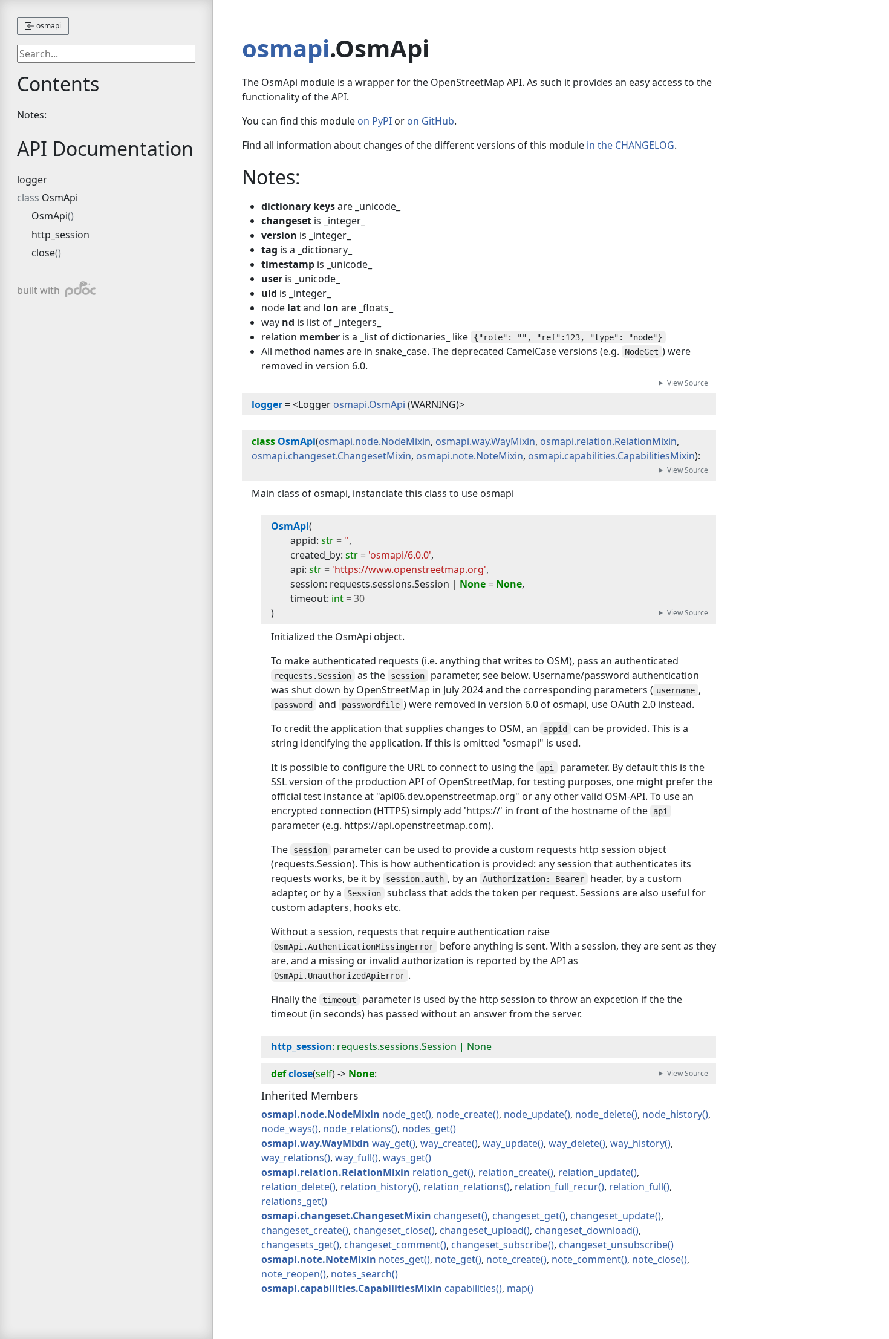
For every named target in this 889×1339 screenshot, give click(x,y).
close (43, 252)
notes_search (361, 1273)
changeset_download (584, 1230)
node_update (534, 1114)
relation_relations (463, 1186)
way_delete (574, 1143)
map (517, 1288)
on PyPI (374, 121)
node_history (672, 1114)
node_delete (603, 1114)
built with (51, 289)
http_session (60, 234)
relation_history (376, 1186)
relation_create (512, 1172)
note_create (513, 1259)
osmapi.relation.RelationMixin (608, 441)
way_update (510, 1143)
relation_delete (295, 1186)
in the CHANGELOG (630, 145)
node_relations (357, 1128)
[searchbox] (106, 54)
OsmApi (60, 197)
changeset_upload (482, 1230)
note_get (455, 1259)
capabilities (470, 1288)
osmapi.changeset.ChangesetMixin (331, 455)
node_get (403, 1114)
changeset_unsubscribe (613, 1244)
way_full (353, 1157)
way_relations (292, 1157)
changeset (457, 1215)
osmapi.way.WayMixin (485, 441)
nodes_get (426, 1128)
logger (32, 179)
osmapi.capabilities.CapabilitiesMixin (611, 455)
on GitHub (430, 121)
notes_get (401, 1259)
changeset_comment (392, 1244)
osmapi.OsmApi (369, 404)
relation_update (594, 1172)
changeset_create (301, 1230)
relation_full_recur (556, 1186)
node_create (464, 1114)
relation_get (439, 1172)
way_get (390, 1143)
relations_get (291, 1201)
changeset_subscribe (499, 1244)
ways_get (404, 1157)
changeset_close (391, 1230)
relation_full (636, 1186)
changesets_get (297, 1244)
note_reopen (290, 1273)
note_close (656, 1259)
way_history (637, 1143)
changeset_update (612, 1215)
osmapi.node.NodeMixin (375, 441)
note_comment (586, 1259)
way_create (446, 1143)
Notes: (32, 115)
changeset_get (525, 1215)
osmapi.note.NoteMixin (469, 455)
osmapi (47, 26)
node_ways (286, 1128)
